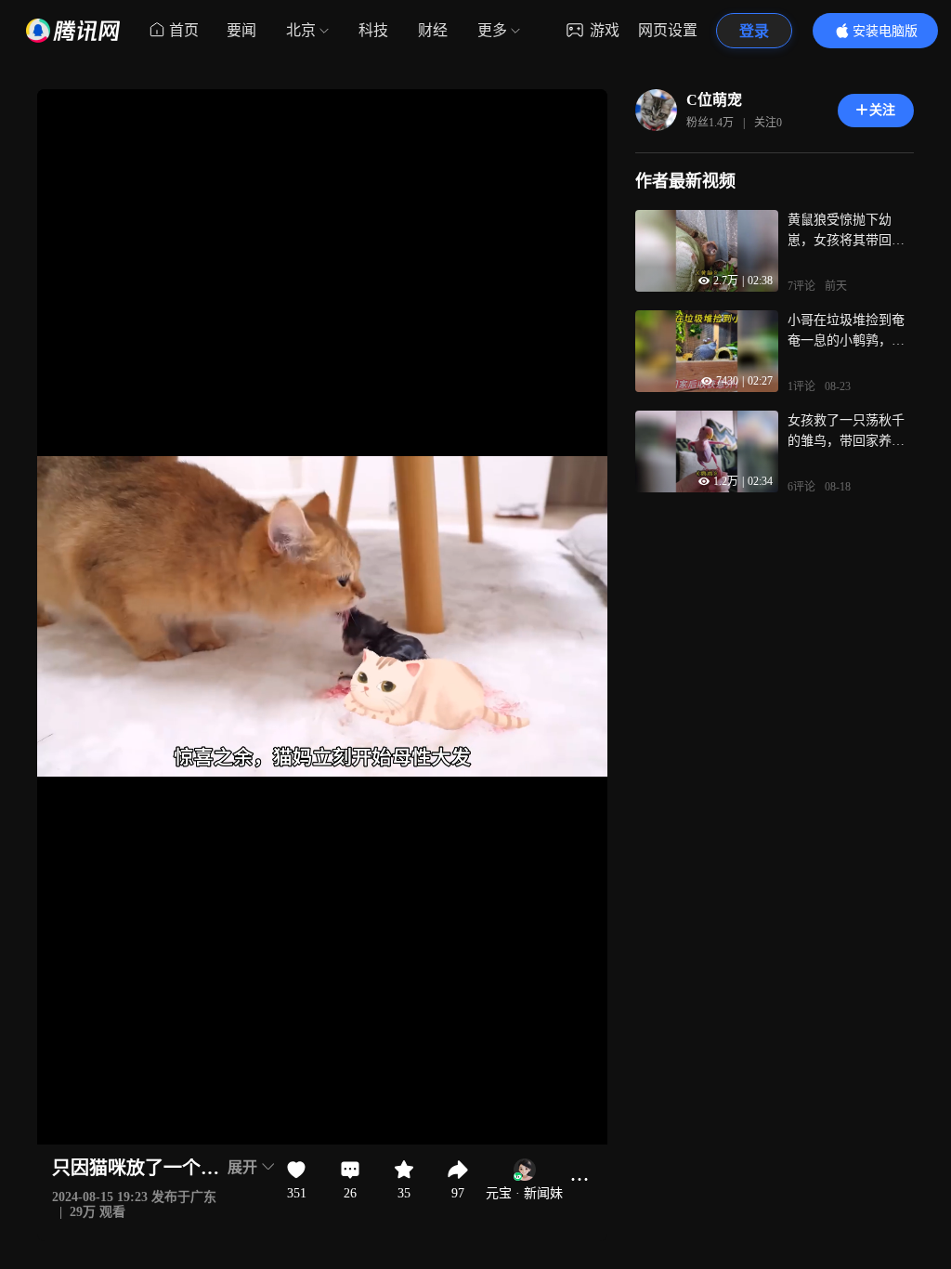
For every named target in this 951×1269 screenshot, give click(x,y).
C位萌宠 (714, 100)
